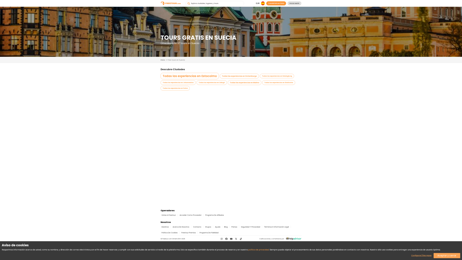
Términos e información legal (276, 227)
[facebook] (226, 238)
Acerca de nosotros (181, 227)
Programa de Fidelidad (209, 232)
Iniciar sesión (294, 3)
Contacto (197, 227)
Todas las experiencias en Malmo (244, 82)
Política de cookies (170, 232)
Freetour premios (188, 232)
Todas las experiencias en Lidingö (212, 82)
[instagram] (221, 238)
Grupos (208, 227)
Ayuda (217, 227)
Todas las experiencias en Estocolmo (190, 76)
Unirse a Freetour (169, 215)
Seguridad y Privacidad (250, 227)
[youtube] (231, 238)
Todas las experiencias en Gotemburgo (239, 76)
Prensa (234, 227)
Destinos (165, 227)
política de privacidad (258, 249)
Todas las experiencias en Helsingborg (277, 76)
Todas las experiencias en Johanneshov (178, 82)
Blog (226, 227)
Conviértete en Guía (276, 3)
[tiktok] (240, 238)
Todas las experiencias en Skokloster (278, 82)
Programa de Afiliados (214, 215)
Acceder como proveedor (191, 215)
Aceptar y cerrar (446, 255)
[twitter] (236, 238)
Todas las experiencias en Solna (175, 88)
